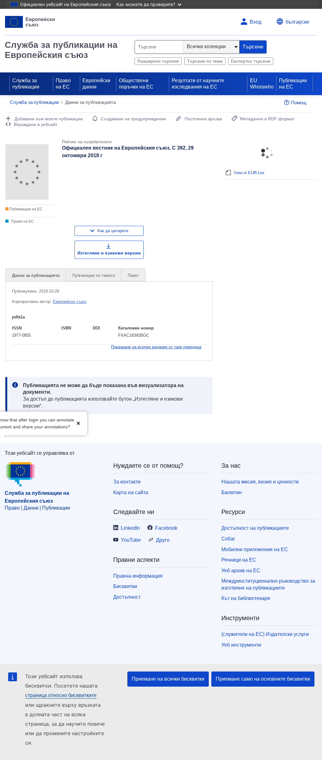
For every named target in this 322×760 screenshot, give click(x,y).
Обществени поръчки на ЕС (136, 83)
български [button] (297, 22)
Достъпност (127, 597)
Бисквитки (125, 586)
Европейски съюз (69, 301)
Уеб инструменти (241, 645)
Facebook (166, 528)
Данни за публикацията (35, 275)
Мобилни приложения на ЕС (254, 549)
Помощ (298, 102)
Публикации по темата (93, 275)
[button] (78, 422)
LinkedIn (130, 528)
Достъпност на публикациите (255, 528)
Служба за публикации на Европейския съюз (61, 50)
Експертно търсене (250, 61)
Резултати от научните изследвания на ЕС (198, 83)
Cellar (228, 538)
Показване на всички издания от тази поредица (156, 347)
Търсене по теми (205, 61)
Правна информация (138, 576)
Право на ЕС (63, 83)
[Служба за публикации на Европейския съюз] (30, 22)
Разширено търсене (158, 61)
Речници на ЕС (238, 560)
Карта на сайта (130, 492)
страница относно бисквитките (61, 695)
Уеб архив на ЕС (240, 570)
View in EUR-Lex (249, 172)
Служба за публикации (25, 83)
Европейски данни (96, 83)
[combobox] (159, 47)
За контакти (127, 481)
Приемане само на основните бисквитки (263, 679)
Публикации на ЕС (293, 83)
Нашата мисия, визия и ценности (260, 481)
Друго (162, 540)
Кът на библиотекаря (245, 598)
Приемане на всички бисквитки (168, 679)
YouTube (131, 540)
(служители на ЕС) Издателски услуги (265, 634)
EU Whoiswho (262, 83)
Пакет (133, 275)
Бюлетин (231, 492)
